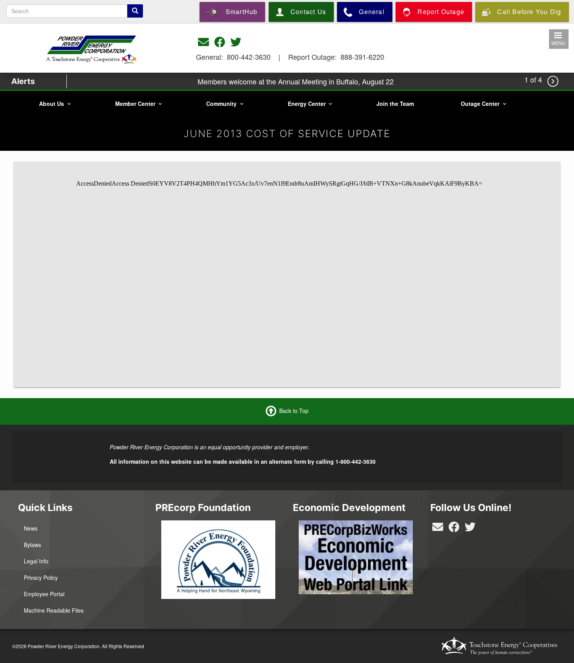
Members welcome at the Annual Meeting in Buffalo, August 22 (296, 81)
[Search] (135, 11)
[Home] (92, 48)
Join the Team (395, 103)
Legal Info (36, 561)
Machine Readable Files (54, 610)
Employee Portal (44, 594)
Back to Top (293, 411)
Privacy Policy (41, 577)
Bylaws (32, 545)
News (30, 528)
